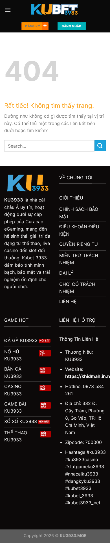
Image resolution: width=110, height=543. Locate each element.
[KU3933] (55, 10)
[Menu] (7, 10)
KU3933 (13, 200)
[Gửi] (100, 145)
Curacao (34, 221)
